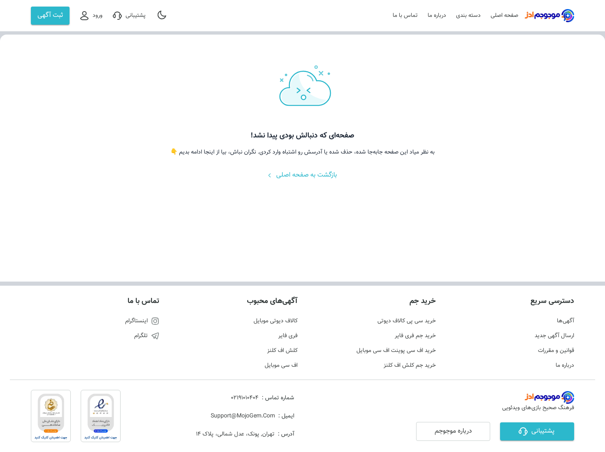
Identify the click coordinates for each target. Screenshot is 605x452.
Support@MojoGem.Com (243, 416)
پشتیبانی (136, 15)
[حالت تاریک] (163, 16)
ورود (97, 15)
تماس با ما (405, 16)
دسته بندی (468, 16)
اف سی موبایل (281, 365)
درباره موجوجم (453, 431)
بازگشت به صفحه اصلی (306, 175)
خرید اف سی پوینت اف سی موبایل (396, 351)
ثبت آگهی (50, 15)
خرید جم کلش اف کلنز (410, 365)
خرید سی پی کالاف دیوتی (406, 321)
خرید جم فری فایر (415, 336)
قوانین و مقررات (556, 351)
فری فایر (288, 336)
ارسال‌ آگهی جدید (554, 336)
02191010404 (244, 398)
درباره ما (437, 16)
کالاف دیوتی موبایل (276, 321)
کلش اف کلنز (282, 351)
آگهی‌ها (565, 321)
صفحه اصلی (504, 16)
